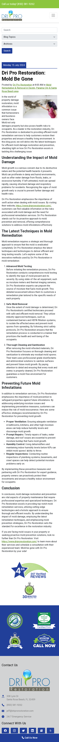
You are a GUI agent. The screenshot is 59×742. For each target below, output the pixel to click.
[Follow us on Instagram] (14, 730)
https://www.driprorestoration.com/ (33, 205)
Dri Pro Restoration (22, 84)
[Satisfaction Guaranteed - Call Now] (44, 640)
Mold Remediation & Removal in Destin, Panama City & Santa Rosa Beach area (29, 88)
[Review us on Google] (41, 730)
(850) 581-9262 (14, 705)
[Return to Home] (29, 680)
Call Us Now (30, 737)
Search (7, 50)
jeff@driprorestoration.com (20, 710)
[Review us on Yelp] (50, 730)
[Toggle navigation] (53, 15)
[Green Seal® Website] (15, 620)
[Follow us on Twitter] (23, 730)
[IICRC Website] (44, 620)
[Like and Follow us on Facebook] (5, 730)
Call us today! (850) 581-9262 (18, 4)
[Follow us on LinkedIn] (32, 730)
